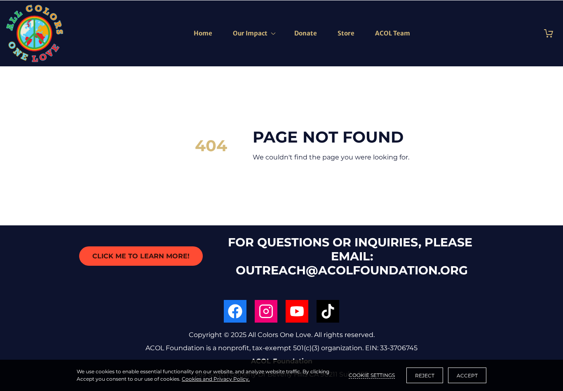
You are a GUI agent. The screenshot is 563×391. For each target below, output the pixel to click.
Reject (424, 375)
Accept (467, 375)
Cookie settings (372, 375)
